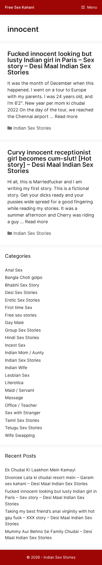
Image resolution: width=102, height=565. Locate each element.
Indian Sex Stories (32, 128)
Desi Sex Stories (21, 292)
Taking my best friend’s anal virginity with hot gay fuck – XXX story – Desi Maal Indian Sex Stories (50, 517)
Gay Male (14, 322)
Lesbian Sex (17, 375)
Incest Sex (15, 345)
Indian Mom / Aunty (24, 352)
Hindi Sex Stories (22, 337)
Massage (14, 397)
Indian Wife (16, 367)
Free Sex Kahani (19, 7)
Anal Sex (14, 270)
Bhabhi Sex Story (22, 285)
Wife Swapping (20, 435)
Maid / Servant (19, 390)
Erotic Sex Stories (22, 300)
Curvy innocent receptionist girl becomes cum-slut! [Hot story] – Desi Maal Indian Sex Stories (50, 161)
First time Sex (18, 307)
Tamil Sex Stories (22, 420)
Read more (66, 116)
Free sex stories (21, 315)
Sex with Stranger (22, 412)
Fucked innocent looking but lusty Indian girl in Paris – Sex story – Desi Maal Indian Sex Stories (50, 63)
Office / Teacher (21, 405)
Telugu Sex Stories (23, 427)
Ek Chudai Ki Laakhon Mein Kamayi (40, 469)
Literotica (14, 382)
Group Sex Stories (23, 330)
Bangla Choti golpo (23, 277)
